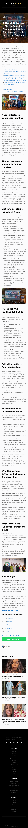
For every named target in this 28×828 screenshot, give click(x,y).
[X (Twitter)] (10, 743)
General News (14, 764)
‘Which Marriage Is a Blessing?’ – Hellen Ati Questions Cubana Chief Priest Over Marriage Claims (14, 721)
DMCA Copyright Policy (14, 785)
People (14, 767)
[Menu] (25, 3)
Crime (13, 755)
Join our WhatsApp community (10, 610)
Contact (14, 802)
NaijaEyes (10, 618)
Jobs (14, 766)
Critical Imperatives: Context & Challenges (15, 78)
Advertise (13, 808)
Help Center (14, 806)
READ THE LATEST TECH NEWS (10, 635)
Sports (14, 771)
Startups (14, 811)
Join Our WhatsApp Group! (14, 639)
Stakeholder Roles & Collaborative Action (15, 80)
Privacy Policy (14, 781)
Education (14, 757)
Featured (14, 760)
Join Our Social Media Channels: (15, 91)
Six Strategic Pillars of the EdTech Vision (14, 75)
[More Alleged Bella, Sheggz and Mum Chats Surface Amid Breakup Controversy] (14, 688)
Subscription (14, 809)
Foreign (14, 762)
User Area (14, 792)
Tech (14, 773)
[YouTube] (17, 743)
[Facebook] (7, 743)
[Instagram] (14, 743)
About (14, 800)
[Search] (2, 3)
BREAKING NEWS (14, 751)
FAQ (14, 788)
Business (14, 753)
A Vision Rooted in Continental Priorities (14, 70)
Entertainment (14, 758)
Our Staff (14, 804)
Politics (14, 769)
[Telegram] (21, 743)
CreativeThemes (14, 826)
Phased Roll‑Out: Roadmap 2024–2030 (14, 77)
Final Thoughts (8, 89)
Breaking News (14, 790)
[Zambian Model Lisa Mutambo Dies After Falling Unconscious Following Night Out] (14, 666)
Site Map (14, 787)
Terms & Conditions (14, 783)
